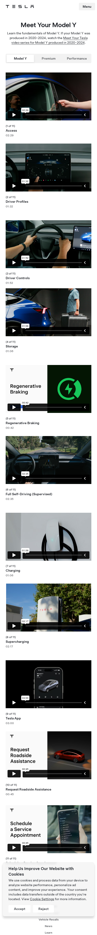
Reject (43, 909)
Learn (48, 932)
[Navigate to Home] (20, 6)
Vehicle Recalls (49, 919)
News (48, 926)
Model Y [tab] (20, 58)
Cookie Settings (42, 899)
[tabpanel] (48, 483)
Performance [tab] (77, 58)
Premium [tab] (49, 58)
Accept (19, 909)
